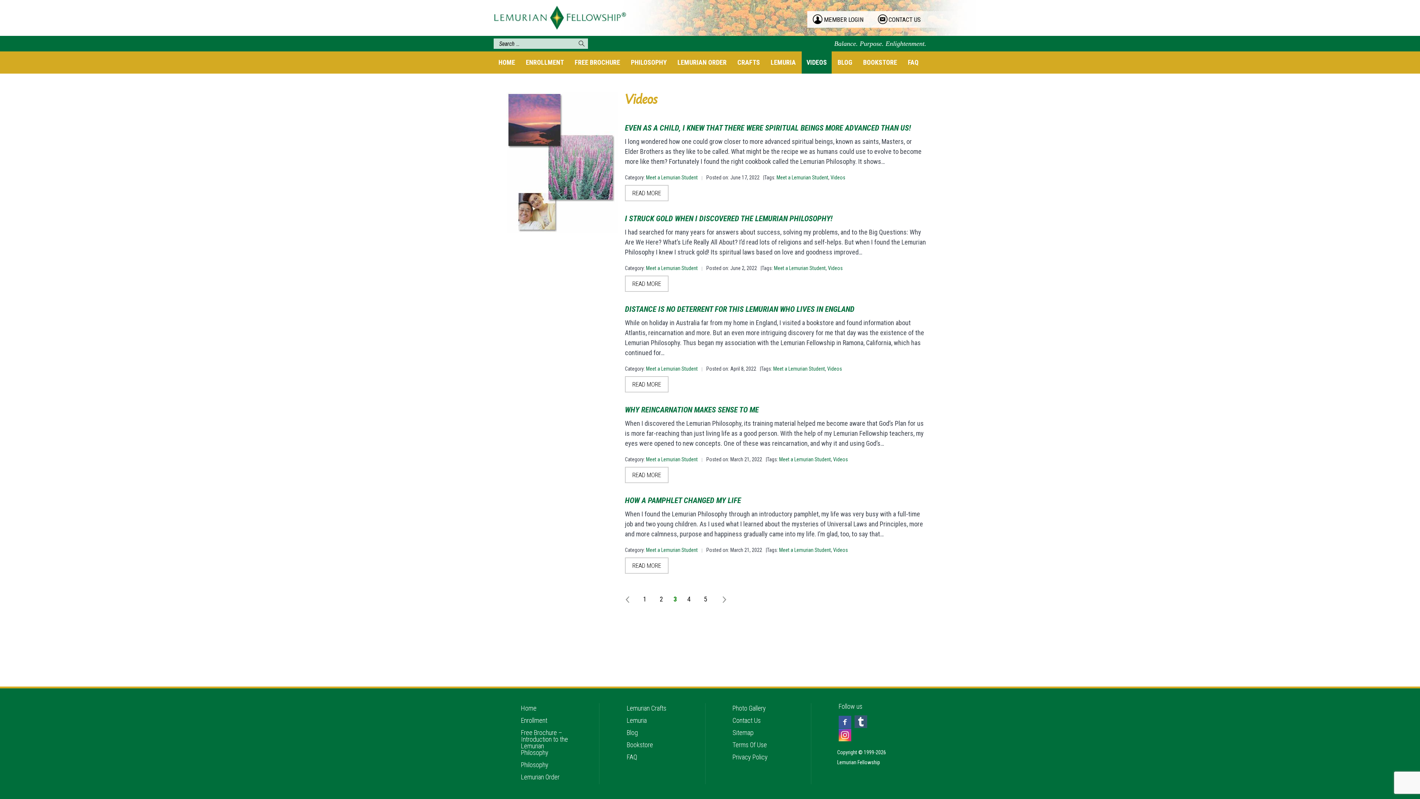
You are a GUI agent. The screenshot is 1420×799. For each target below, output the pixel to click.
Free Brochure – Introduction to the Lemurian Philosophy (544, 742)
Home (506, 62)
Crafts (748, 62)
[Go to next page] (721, 599)
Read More (646, 193)
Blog (845, 62)
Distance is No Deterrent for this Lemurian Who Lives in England (740, 309)
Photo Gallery (749, 708)
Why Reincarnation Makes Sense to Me (692, 409)
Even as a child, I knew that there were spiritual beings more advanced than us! (768, 128)
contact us (905, 19)
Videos (817, 62)
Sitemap (743, 732)
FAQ (913, 62)
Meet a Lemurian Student (672, 178)
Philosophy (649, 62)
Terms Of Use (750, 745)
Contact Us (747, 720)
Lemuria (783, 62)
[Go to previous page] (629, 599)
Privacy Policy (750, 757)
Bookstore (880, 62)
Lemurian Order (702, 62)
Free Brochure (597, 62)
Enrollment (545, 62)
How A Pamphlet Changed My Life (683, 500)
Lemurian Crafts (646, 708)
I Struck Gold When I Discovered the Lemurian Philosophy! (728, 218)
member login (843, 19)
